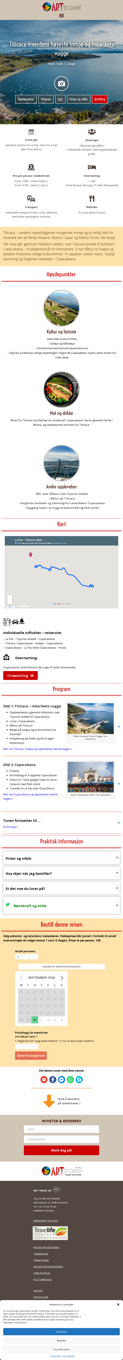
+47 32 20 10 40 (47, 1206)
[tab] (61, 726)
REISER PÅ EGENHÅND (46, 1247)
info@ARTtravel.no (43, 1210)
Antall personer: (25, 951)
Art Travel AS (68, 1356)
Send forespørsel (31, 1055)
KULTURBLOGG (42, 1279)
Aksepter (62, 1331)
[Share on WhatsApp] (70, 1079)
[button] (118, 1304)
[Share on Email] (44, 1079)
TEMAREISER (40, 1253)
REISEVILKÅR (40, 1297)
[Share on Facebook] (52, 1079)
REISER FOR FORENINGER (48, 1266)
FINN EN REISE (41, 1273)
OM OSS (38, 1290)
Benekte (61, 1340)
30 (34, 1019)
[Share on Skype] (79, 1079)
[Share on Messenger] (61, 1079)
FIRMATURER (41, 1260)
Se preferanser (61, 1349)
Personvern (56, 1356)
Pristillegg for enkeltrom (31, 1034)
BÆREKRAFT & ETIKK (45, 1220)
